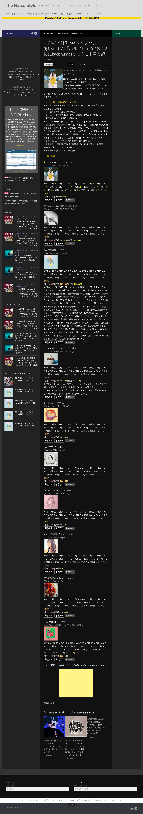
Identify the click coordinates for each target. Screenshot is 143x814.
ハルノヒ (67, 162)
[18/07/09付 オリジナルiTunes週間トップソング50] (8, 403)
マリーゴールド (68, 348)
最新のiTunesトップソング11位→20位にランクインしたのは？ (79, 665)
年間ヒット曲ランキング (37, 14)
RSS (92, 14)
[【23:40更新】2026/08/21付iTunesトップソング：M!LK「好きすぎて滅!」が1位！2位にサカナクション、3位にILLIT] (8, 287)
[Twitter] (32, 33)
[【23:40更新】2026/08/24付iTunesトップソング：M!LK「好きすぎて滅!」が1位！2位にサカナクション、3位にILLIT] (8, 236)
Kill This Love (65, 490)
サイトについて (18, 14)
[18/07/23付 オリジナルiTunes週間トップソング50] (8, 381)
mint (70, 534)
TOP (7, 14)
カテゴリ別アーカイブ (82, 786)
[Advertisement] (71, 24)
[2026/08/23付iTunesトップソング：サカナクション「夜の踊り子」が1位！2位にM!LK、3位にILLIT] (8, 253)
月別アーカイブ (11, 786)
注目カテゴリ (81, 14)
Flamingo (63, 621)
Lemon (61, 249)
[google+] (35, 33)
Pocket (82, 64)
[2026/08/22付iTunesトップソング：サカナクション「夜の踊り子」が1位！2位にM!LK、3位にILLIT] (8, 270)
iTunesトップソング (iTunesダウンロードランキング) (65, 33)
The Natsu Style (21, 5)
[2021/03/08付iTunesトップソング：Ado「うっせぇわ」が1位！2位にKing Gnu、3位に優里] (54, 726)
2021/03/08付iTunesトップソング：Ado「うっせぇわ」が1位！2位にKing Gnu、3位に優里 (53, 746)
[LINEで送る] (48, 64)
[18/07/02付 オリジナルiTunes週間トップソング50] (8, 415)
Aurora (70, 578)
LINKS (99, 14)
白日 (60, 447)
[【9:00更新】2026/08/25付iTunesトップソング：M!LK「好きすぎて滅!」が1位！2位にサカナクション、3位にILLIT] (8, 219)
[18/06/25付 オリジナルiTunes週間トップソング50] (8, 426)
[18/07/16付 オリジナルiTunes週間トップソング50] (8, 392)
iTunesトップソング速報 (61, 14)
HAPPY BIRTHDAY (69, 206)
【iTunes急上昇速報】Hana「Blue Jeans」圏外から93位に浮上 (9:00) (71, 18)
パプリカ (60, 403)
